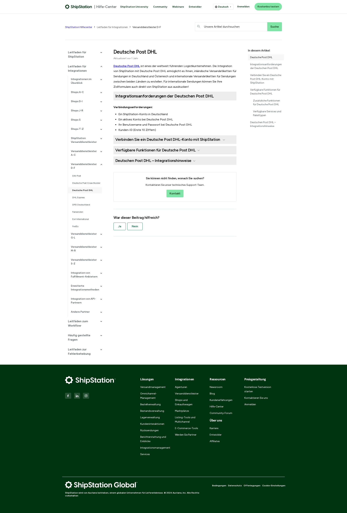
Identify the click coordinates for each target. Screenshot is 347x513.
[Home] (78, 7)
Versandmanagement (153, 387)
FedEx (75, 226)
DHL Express (78, 197)
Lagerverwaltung (150, 417)
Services (145, 454)
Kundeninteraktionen (152, 423)
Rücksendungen (149, 430)
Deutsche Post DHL (82, 190)
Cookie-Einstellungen (273, 485)
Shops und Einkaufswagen (183, 402)
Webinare (178, 6)
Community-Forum (221, 413)
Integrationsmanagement (153, 447)
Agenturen (181, 387)
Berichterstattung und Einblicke (153, 439)
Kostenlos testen (268, 6)
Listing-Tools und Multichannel (185, 419)
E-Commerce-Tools (186, 428)
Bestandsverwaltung (152, 410)
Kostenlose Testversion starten (257, 389)
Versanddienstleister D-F (146, 27)
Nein (135, 226)
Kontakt (175, 193)
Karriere (214, 428)
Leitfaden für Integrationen (112, 27)
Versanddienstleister (187, 393)
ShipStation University (134, 6)
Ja (119, 226)
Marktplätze (182, 410)
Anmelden (243, 6)
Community (160, 6)
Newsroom (216, 387)
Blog (212, 393)
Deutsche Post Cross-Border (86, 183)
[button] (83, 54)
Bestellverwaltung (150, 404)
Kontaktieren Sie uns (256, 397)
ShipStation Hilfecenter (78, 27)
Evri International (80, 219)
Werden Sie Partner (185, 434)
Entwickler (195, 6)
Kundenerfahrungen (221, 400)
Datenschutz (235, 485)
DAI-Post (76, 176)
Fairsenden (77, 212)
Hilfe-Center (217, 406)
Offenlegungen (252, 485)
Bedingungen (219, 485)
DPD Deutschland (81, 204)
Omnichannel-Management (148, 395)
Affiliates (215, 441)
